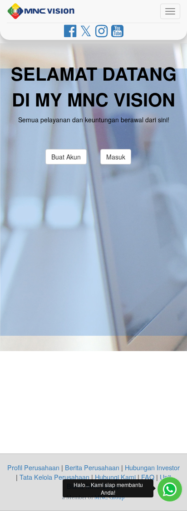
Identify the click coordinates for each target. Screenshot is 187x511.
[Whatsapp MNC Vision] (169, 489)
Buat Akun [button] (66, 156)
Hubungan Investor (152, 467)
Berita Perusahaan (92, 467)
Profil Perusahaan (33, 467)
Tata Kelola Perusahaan (54, 477)
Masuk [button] (115, 156)
